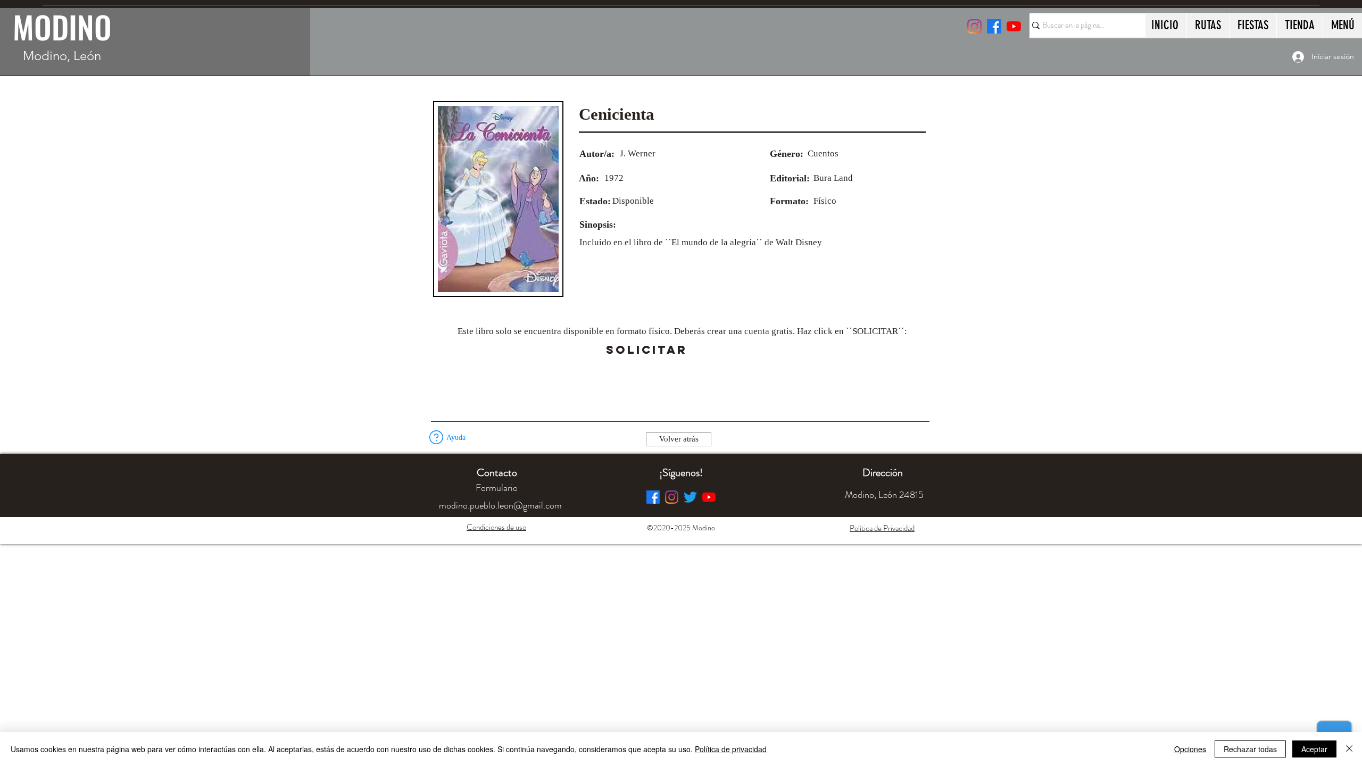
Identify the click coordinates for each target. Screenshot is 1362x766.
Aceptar (1314, 749)
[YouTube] (1014, 26)
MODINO (62, 26)
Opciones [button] (1190, 749)
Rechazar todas (1250, 749)
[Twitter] (690, 497)
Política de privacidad (731, 749)
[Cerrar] (1349, 748)
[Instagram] (974, 26)
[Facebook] (653, 497)
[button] (716, 350)
